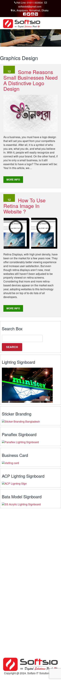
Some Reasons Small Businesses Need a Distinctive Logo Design (30, 80)
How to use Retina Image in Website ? (24, 206)
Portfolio (7, 620)
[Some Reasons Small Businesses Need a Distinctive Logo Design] (30, 113)
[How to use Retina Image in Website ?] (30, 233)
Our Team (8, 608)
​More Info (13, 179)
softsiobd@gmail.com (29, 6)
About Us (8, 604)
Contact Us (9, 624)
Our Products (10, 612)
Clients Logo (9, 616)
